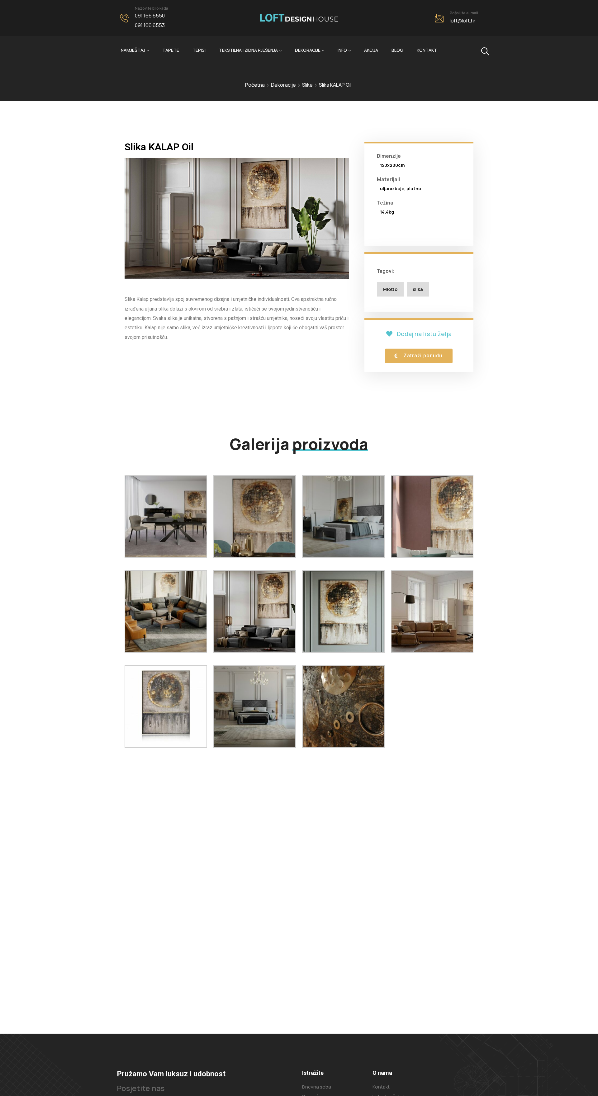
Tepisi (199, 50)
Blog (397, 50)
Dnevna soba (316, 1087)
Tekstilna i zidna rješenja (248, 50)
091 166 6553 (150, 25)
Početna (255, 84)
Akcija (371, 50)
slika (418, 289)
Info (342, 50)
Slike (307, 84)
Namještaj (133, 50)
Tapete (170, 50)
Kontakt (427, 50)
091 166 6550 (150, 15)
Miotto (390, 289)
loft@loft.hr (463, 20)
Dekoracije (307, 50)
